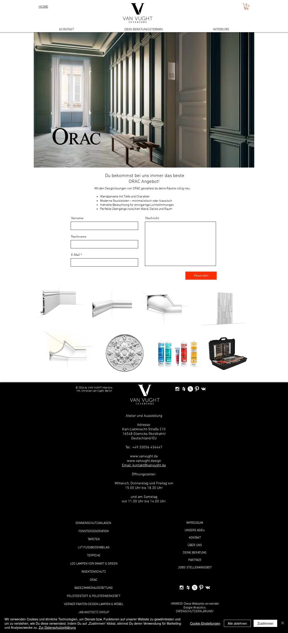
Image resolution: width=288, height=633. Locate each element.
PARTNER (194, 560)
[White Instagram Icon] (177, 389)
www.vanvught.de (144, 456)
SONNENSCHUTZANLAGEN (93, 523)
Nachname (78, 236)
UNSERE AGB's (195, 530)
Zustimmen (265, 623)
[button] (246, 6)
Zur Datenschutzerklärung (57, 627)
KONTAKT (195, 538)
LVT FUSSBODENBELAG (94, 547)
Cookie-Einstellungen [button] (205, 623)
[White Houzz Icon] (184, 389)
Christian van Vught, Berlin (96, 391)
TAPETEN (94, 539)
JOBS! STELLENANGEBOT (195, 567)
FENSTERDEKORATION (94, 531)
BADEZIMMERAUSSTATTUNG (93, 588)
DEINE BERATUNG (195, 553)
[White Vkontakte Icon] (203, 389)
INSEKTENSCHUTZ (93, 572)
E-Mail (75, 254)
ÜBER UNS (195, 545)
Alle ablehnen (237, 623)
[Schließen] (282, 623)
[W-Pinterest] (197, 389)
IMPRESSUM (194, 523)
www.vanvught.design (144, 461)
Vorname (77, 218)
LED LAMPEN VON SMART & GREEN (93, 564)
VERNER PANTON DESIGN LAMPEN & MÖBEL (94, 604)
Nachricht (152, 218)
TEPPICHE (93, 556)
